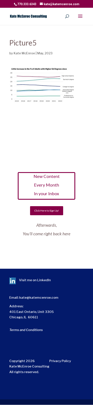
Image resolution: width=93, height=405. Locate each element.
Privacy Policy (60, 361)
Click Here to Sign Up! (46, 210)
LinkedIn (44, 280)
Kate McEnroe (24, 53)
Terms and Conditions (26, 330)
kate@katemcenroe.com (38, 298)
